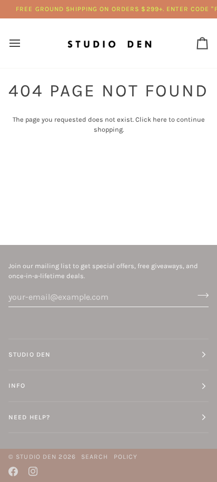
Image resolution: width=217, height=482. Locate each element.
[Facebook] (13, 471)
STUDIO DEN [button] (29, 354)
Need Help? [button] (29, 417)
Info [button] (16, 385)
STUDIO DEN (36, 456)
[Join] (200, 295)
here (160, 119)
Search (94, 456)
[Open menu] (24, 43)
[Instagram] (33, 471)
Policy (126, 456)
